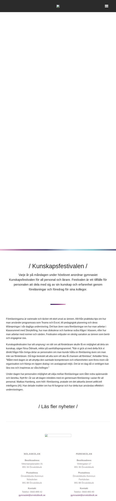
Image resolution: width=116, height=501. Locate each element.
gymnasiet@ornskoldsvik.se (32, 495)
